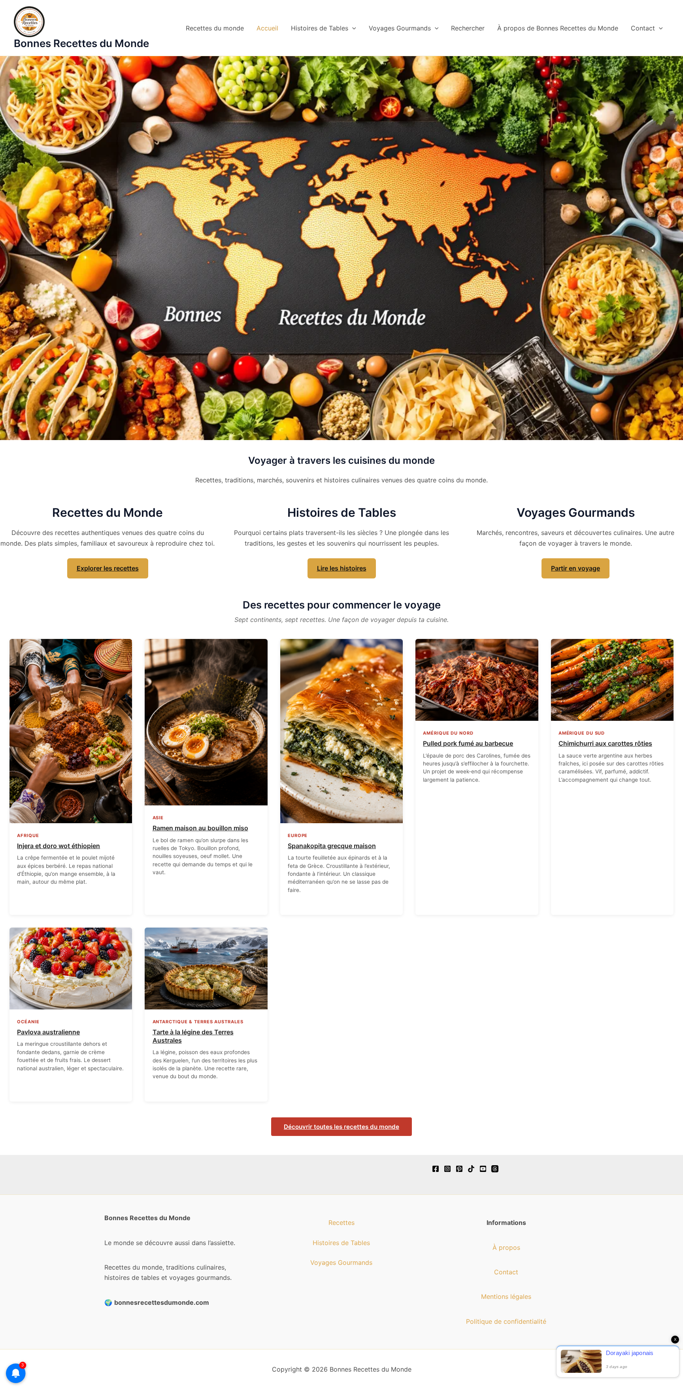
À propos (506, 1247)
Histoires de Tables (319, 28)
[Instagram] (447, 1168)
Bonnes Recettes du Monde (81, 43)
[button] (352, 28)
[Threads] (494, 1168)
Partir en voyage (575, 568)
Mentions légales (506, 1296)
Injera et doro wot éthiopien (58, 846)
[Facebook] (435, 1168)
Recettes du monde (215, 28)
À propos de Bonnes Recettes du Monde (557, 28)
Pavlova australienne (48, 1032)
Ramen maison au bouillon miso (200, 828)
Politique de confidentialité (506, 1321)
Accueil (267, 28)
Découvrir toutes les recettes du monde (341, 1126)
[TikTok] (471, 1168)
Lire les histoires (341, 568)
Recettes (341, 1222)
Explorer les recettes (108, 568)
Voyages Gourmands (400, 28)
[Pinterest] (459, 1168)
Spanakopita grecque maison (332, 846)
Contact (643, 28)
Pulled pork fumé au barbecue (468, 743)
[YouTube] (483, 1168)
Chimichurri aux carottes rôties (605, 743)
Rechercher (468, 28)
